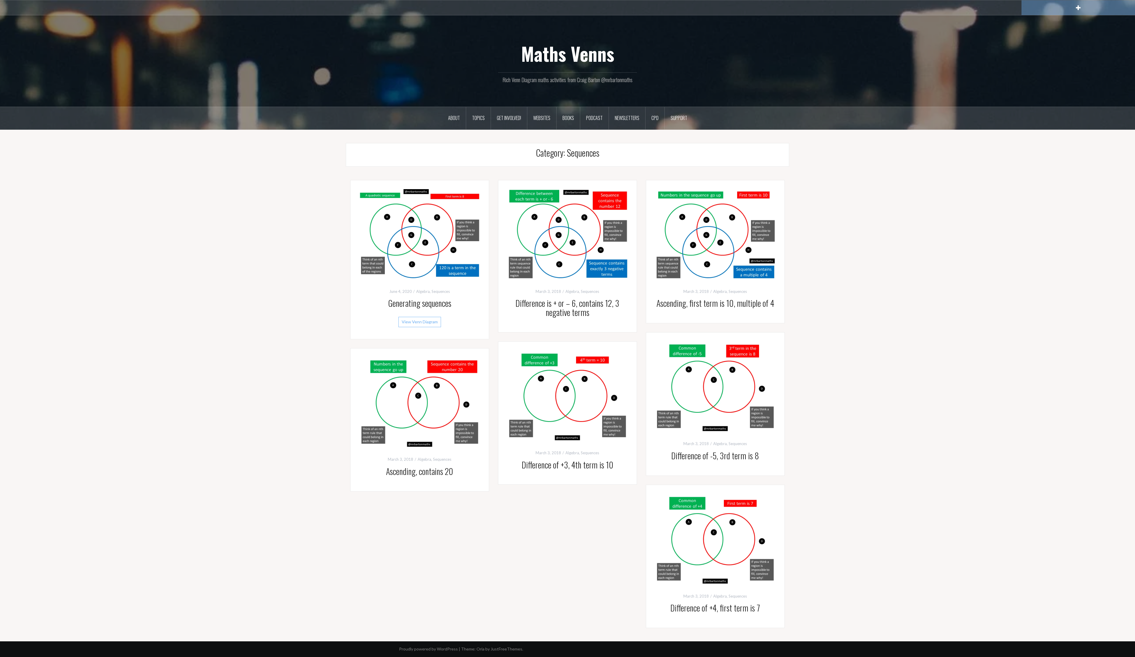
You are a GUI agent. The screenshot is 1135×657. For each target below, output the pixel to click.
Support (679, 117)
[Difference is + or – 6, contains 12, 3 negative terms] (567, 233)
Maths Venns (567, 53)
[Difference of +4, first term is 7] (715, 538)
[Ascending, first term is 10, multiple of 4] (715, 233)
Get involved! (509, 117)
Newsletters (627, 117)
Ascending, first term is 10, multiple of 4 (715, 303)
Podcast (594, 117)
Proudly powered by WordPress (428, 648)
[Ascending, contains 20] (419, 401)
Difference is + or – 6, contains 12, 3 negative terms (567, 307)
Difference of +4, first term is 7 (715, 608)
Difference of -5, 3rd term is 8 (715, 456)
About (454, 117)
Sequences (441, 291)
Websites (541, 117)
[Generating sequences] (419, 233)
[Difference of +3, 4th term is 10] (567, 395)
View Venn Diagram (420, 321)
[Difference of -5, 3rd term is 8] (715, 386)
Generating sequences (419, 303)
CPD (655, 117)
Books (568, 117)
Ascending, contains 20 (419, 471)
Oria (480, 648)
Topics (478, 117)
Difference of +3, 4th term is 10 (567, 465)
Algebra (423, 291)
